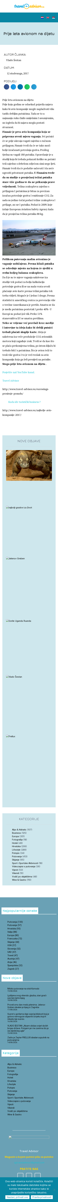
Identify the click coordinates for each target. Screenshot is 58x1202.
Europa (15, 836)
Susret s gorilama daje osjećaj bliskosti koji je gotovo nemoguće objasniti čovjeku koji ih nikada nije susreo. (28, 1016)
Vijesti (15, 870)
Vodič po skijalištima (22, 876)
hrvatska (14, 928)
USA (11, 945)
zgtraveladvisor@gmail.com (29, 1162)
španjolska (14, 965)
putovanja (15, 922)
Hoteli (15, 843)
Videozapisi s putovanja (23, 866)
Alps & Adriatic (19, 829)
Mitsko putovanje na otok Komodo (23, 988)
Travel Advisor (10, 380)
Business (16, 833)
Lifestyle (16, 849)
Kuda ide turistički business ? (24, 402)
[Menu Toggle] (28, 17)
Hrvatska (16, 846)
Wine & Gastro (19, 880)
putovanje (14, 925)
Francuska (14, 938)
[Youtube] (38, 1176)
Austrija (13, 958)
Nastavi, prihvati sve (17, 1197)
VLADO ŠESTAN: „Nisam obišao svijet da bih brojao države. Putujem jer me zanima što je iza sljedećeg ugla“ (28, 1028)
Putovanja (17, 856)
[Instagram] (29, 1176)
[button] (9, 17)
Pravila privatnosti (41, 1197)
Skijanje (15, 859)
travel (12, 955)
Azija (12, 962)
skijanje (13, 942)
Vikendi (15, 873)
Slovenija (14, 948)
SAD (11, 952)
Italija (12, 932)
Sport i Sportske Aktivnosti (25, 863)
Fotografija (17, 839)
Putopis (15, 853)
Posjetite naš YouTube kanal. (18, 372)
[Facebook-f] (20, 1176)
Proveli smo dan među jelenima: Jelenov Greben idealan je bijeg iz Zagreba (26, 1006)
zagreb (13, 968)
